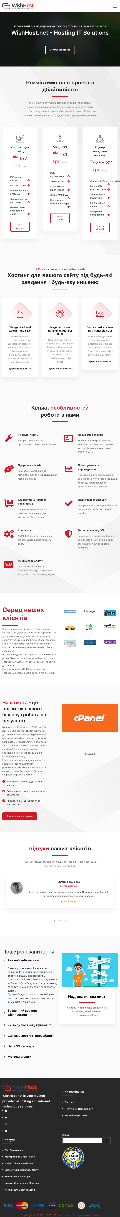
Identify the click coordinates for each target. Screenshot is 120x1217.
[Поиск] (106, 1140)
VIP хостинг (20, 226)
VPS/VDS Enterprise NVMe (19, 1163)
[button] (54, 920)
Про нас (69, 1102)
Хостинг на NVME (100, 227)
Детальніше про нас (60, 49)
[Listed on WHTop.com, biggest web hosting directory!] (73, 1158)
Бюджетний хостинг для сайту (22, 1170)
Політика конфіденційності (79, 1108)
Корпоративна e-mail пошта (20, 1156)
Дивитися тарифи (19, 368)
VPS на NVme (60, 218)
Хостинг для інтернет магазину (22, 1183)
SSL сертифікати (14, 1150)
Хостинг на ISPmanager (17, 1176)
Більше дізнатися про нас (20, 816)
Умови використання (76, 1115)
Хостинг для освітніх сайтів (20, 1189)
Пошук (66, 1135)
